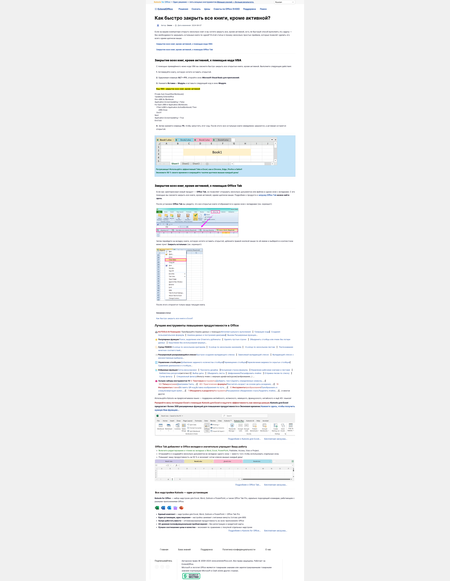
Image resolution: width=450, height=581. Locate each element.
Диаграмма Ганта (185, 384)
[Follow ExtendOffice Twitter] (162, 567)
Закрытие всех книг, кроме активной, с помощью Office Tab (184, 49)
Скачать (196, 9)
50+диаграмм (168, 384)
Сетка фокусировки (187, 370)
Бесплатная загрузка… (275, 439)
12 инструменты (203, 381)
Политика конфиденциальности (238, 549)
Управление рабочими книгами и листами (270, 370)
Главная (164, 549)
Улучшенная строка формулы (234, 370)
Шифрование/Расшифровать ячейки (244, 373)
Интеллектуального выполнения (236, 332)
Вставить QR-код (187, 387)
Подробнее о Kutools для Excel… (244, 439)
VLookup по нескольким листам (260, 347)
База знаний (184, 549)
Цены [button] (207, 9)
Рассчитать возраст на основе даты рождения (249, 384)
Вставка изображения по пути (210, 387)
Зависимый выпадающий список (253, 354)
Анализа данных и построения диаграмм (206, 335)
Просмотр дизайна (209, 370)
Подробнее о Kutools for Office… (244, 530)
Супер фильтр (165, 376)
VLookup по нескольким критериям (188, 347)
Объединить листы (216, 373)
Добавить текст (223, 381)
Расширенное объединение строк (242, 390)
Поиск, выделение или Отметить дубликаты (200, 339)
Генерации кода (261, 332)
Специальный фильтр (187, 376)
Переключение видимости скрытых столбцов (268, 362)
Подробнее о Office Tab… (248, 484)
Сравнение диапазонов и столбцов (174, 365)
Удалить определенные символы (246, 381)
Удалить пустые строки (235, 339)
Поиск (263, 9)
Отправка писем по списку (276, 373)
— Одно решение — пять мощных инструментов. (204, 2)
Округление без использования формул (186, 342)
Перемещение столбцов (235, 362)
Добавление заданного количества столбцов (202, 362)
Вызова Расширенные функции (241, 335)
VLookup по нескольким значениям (224, 347)
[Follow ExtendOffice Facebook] (157, 567)
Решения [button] (183, 9)
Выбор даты (198, 373)
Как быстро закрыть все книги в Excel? (174, 318)
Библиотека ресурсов (169, 373)
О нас (268, 549)
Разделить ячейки (267, 390)
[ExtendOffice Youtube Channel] (167, 567)
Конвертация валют (173, 390)
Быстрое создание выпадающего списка (215, 354)
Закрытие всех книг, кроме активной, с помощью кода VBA (184, 44)
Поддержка (249, 9)
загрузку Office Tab (267, 195)
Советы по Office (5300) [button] (227, 9)
